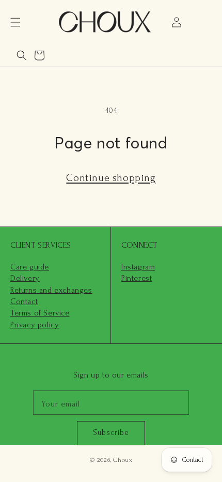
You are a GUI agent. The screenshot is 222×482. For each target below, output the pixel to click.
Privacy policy (34, 324)
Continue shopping (110, 178)
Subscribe (111, 432)
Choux (122, 459)
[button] (15, 22)
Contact (24, 301)
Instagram (138, 267)
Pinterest (136, 278)
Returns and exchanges (51, 290)
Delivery (25, 278)
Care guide (29, 267)
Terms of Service (40, 313)
